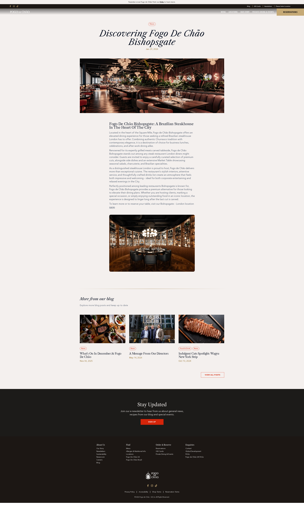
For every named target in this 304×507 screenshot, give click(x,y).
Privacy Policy (130, 492)
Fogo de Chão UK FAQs (194, 457)
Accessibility (143, 492)
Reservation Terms (172, 492)
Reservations (161, 448)
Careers (99, 460)
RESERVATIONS (290, 12)
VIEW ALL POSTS (212, 375)
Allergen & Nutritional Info (136, 451)
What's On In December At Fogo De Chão (100, 355)
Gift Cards (257, 6)
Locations (233, 12)
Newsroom (100, 457)
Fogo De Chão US (133, 457)
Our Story (244, 12)
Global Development (193, 451)
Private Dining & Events (263, 12)
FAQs (162, 2)
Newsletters (268, 6)
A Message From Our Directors (148, 353)
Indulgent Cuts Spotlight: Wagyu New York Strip (199, 355)
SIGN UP (152, 422)
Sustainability (101, 454)
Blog (248, 6)
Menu (223, 12)
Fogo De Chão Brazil (134, 460)
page (112, 207)
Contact (188, 448)
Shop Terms (156, 492)
